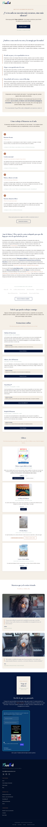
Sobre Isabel (4, 785)
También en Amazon (29, 478)
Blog (3, 787)
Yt (9, 774)
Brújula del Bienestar (6, 801)
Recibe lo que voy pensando (7, 810)
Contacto (4, 812)
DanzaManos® (5, 799)
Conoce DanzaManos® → (23, 402)
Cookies (24, 824)
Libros (3, 803)
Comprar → (23, 509)
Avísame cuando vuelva (30, 537)
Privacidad (19, 824)
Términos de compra (31, 824)
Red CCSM (4, 815)
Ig (3, 774)
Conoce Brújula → (23, 428)
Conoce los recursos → (23, 221)
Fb (6, 774)
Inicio (3, 780)
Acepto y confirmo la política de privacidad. (11, 743)
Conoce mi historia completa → (23, 298)
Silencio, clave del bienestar (7, 796)
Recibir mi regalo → (23, 26)
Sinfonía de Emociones (6, 794)
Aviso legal (14, 824)
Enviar (22, 744)
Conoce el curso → (23, 376)
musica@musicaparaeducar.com (8, 771)
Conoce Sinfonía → (23, 351)
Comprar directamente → (18, 478)
